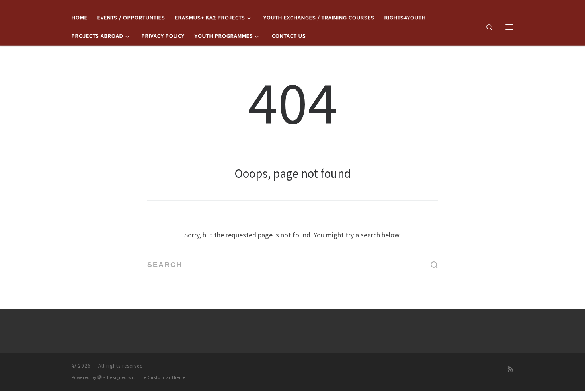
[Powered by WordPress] (100, 377)
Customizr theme (166, 377)
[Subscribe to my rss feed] (510, 369)
